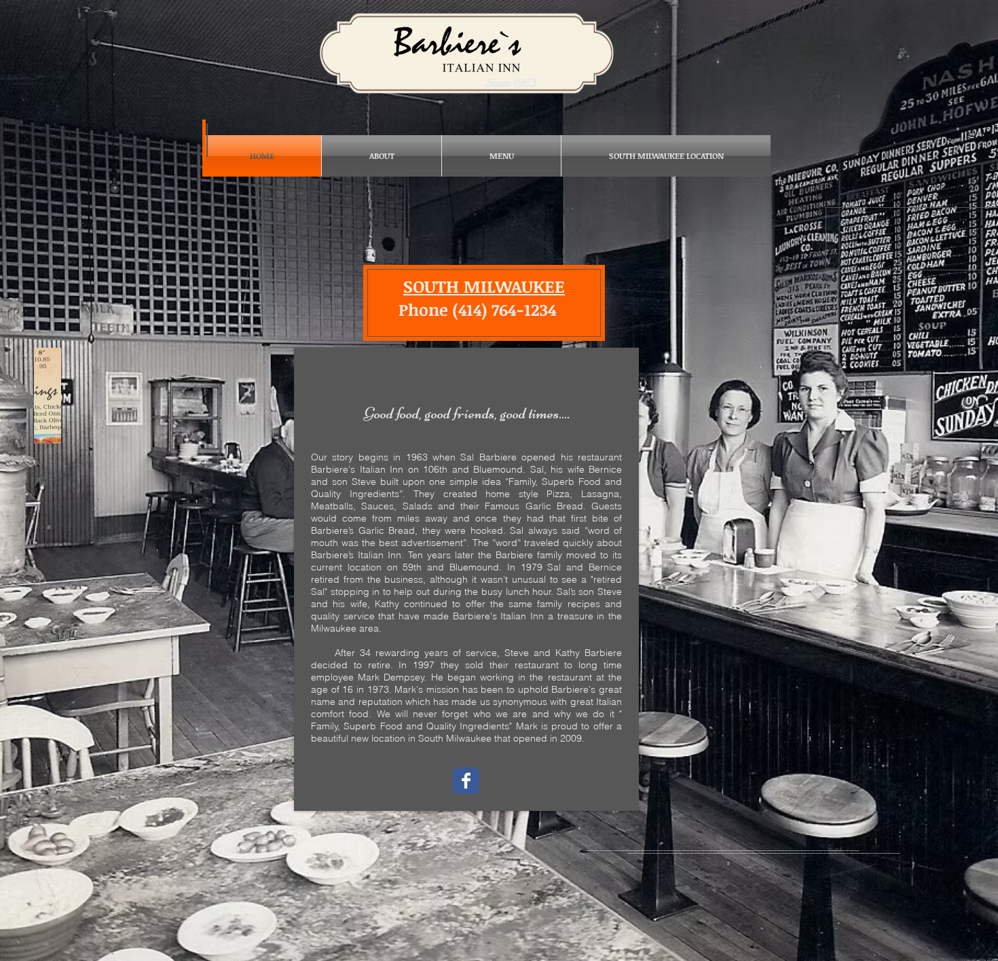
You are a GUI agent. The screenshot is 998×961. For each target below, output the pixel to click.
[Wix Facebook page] (466, 780)
